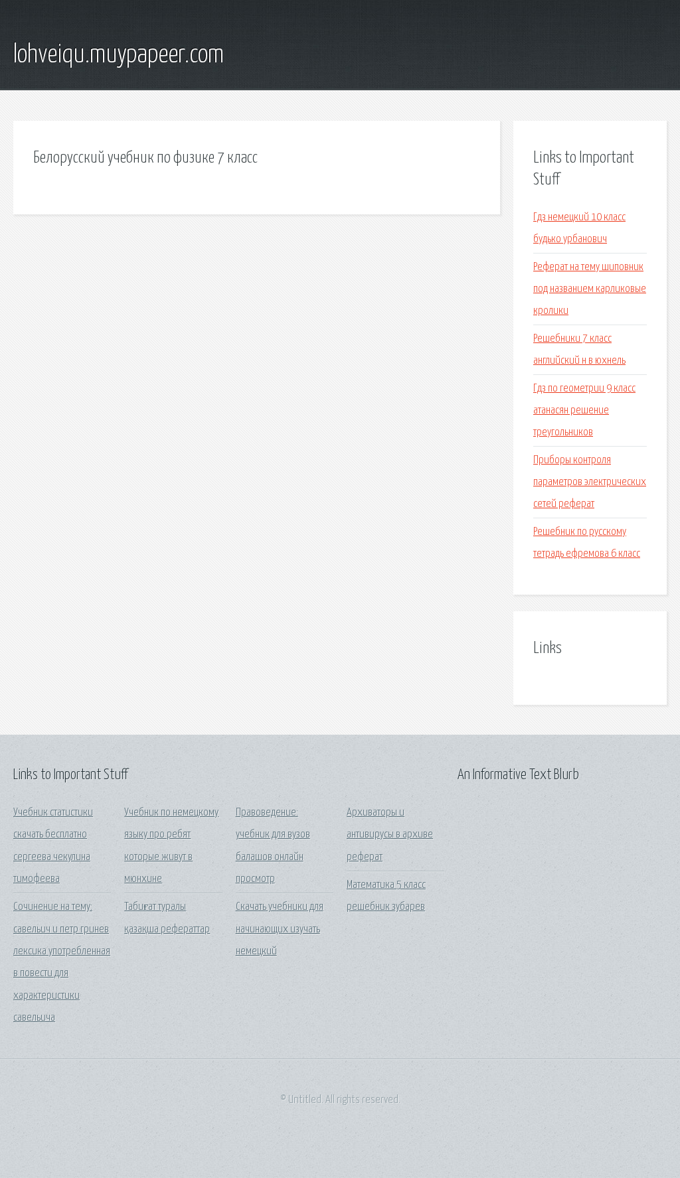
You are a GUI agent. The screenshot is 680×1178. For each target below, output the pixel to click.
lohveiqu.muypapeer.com (118, 55)
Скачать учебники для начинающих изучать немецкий (279, 929)
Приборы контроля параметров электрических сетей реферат (589, 482)
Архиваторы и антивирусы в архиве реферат (390, 835)
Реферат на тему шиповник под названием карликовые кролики (589, 289)
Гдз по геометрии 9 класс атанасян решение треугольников (584, 411)
